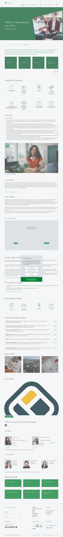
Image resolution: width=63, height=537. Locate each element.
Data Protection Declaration (31, 278)
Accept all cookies (31, 267)
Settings (31, 274)
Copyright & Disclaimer (31, 279)
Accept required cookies (31, 271)
